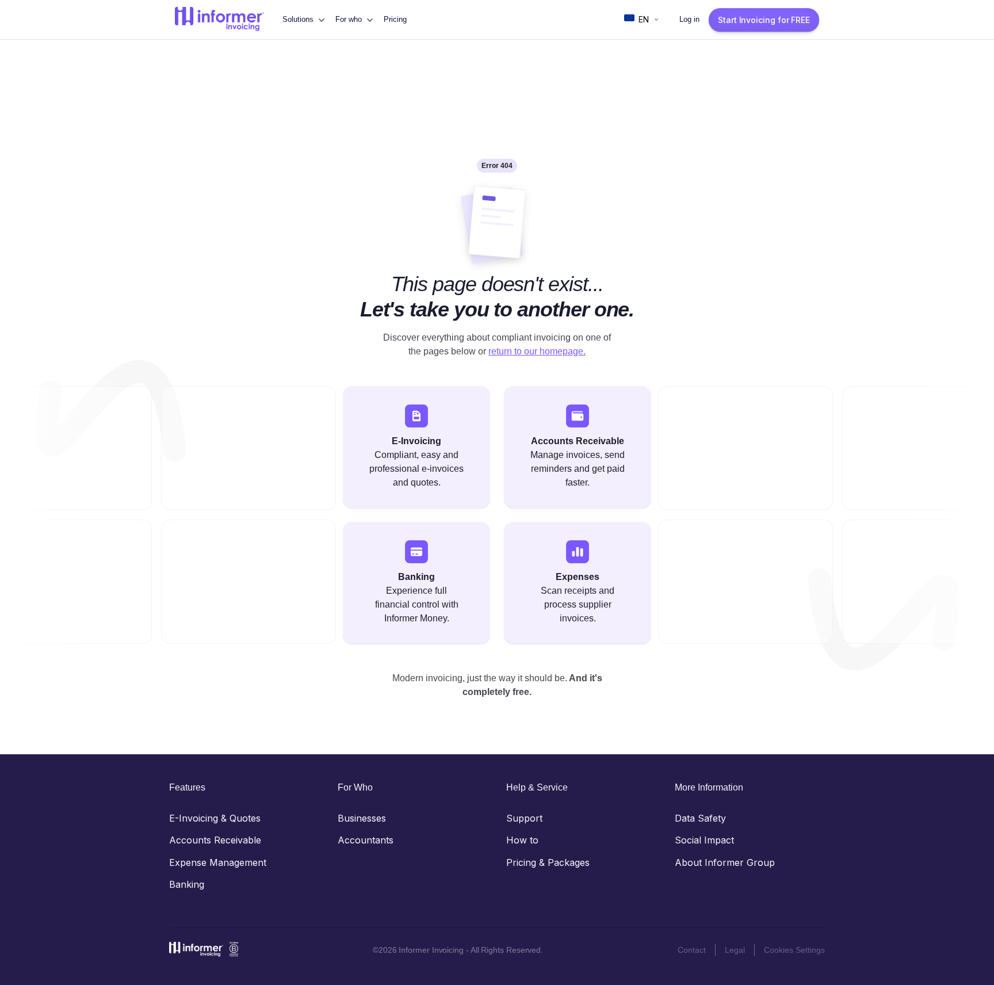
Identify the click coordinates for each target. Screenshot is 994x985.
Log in (689, 19)
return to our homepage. (537, 351)
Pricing (395, 19)
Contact (692, 950)
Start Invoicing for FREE (764, 20)
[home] (219, 19)
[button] (303, 19)
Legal (735, 950)
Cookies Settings (794, 950)
